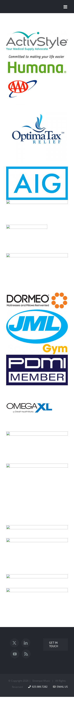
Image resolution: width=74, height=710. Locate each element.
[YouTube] (14, 653)
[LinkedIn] (25, 642)
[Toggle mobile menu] (66, 7)
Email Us (62, 686)
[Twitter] (14, 642)
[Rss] (26, 653)
